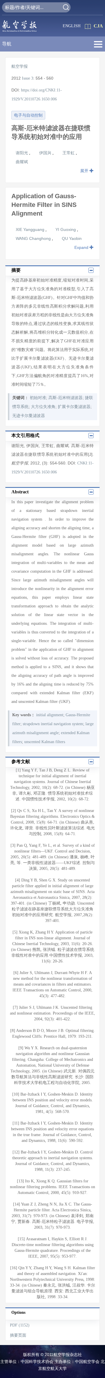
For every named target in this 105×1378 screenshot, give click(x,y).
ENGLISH (71, 26)
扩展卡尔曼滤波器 (74, 407)
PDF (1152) (19, 1325)
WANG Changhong (34, 238)
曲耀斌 (22, 161)
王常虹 (69, 152)
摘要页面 (18, 1335)
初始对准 (38, 398)
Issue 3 (27, 78)
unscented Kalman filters (44, 742)
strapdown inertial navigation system (53, 724)
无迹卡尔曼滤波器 (28, 416)
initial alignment (49, 715)
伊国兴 (45, 152)
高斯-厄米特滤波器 (65, 398)
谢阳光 (22, 152)
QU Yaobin (72, 238)
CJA (98, 25)
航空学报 (19, 66)
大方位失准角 (43, 407)
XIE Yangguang (31, 229)
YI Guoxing (66, 229)
